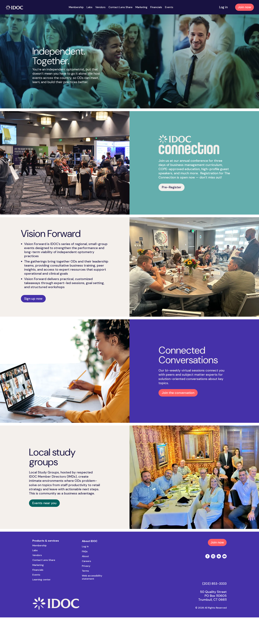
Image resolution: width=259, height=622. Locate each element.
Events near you (44, 503)
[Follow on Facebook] (207, 556)
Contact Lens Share (120, 7)
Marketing (141, 7)
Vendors (100, 7)
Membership (76, 7)
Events (169, 7)
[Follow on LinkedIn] (219, 556)
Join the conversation (178, 393)
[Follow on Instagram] (213, 556)
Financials (156, 7)
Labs (89, 7)
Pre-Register (171, 187)
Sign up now (33, 298)
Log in (223, 7)
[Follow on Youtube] (224, 556)
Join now (244, 7)
